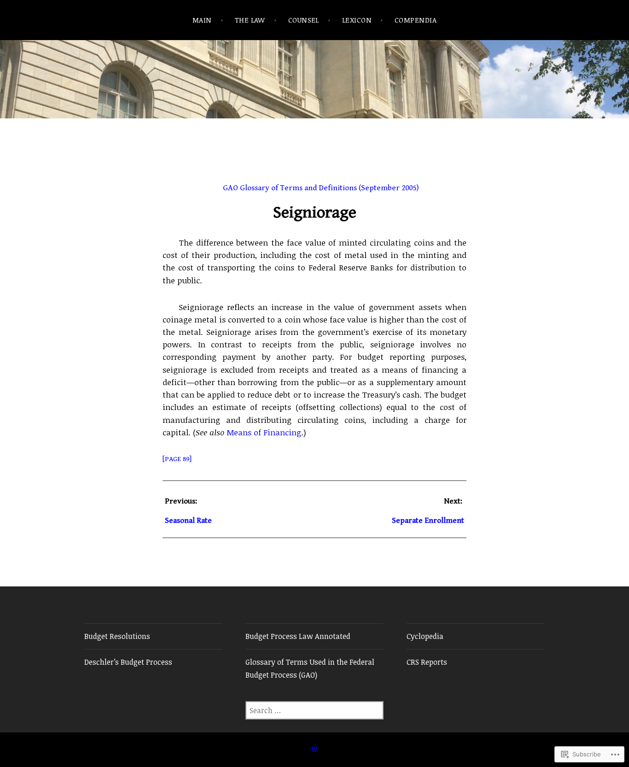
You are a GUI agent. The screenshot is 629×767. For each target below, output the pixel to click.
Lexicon (357, 19)
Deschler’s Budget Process (128, 662)
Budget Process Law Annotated (297, 636)
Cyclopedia (425, 636)
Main (202, 19)
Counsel (303, 19)
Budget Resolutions (117, 636)
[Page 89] (177, 459)
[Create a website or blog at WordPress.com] (314, 749)
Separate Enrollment (428, 520)
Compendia (416, 19)
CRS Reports (427, 662)
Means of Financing (264, 432)
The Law (250, 19)
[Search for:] (314, 710)
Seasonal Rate (188, 520)
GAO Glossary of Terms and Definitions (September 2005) (321, 188)
